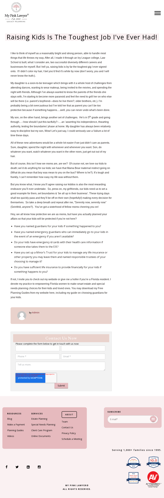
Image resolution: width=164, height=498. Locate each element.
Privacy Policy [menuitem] (69, 433)
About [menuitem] (69, 414)
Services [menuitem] (37, 413)
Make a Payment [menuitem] (16, 424)
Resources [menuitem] (14, 413)
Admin (35, 312)
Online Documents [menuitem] (41, 436)
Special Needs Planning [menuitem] (43, 424)
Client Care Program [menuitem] (41, 430)
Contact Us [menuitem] (67, 427)
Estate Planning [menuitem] (39, 418)
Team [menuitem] (65, 421)
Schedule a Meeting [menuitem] (72, 438)
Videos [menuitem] (10, 436)
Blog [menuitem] (9, 418)
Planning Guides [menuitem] (15, 430)
